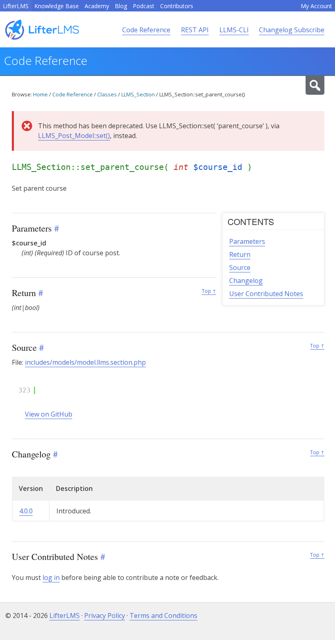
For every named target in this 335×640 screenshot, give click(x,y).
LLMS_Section (138, 94)
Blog (121, 6)
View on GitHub (48, 414)
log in (51, 577)
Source (239, 267)
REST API (195, 29)
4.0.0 (26, 510)
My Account (316, 6)
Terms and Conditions (163, 615)
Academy (97, 6)
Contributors (176, 6)
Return (239, 254)
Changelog (246, 280)
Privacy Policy (104, 615)
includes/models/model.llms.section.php (85, 362)
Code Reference (146, 29)
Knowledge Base (56, 6)
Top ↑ (209, 291)
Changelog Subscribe (291, 29)
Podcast (143, 6)
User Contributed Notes (266, 293)
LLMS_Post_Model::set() (74, 135)
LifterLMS (16, 6)
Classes (107, 94)
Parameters (247, 241)
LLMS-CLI (234, 29)
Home (40, 94)
